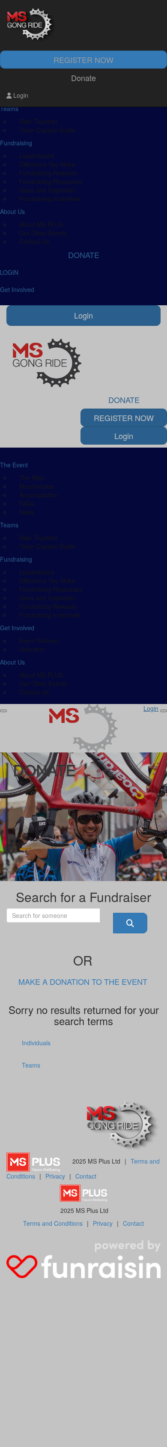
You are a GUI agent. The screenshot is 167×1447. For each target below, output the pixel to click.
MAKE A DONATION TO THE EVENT (82, 981)
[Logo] (83, 25)
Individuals (36, 1042)
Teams (31, 1065)
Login (20, 95)
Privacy (55, 1176)
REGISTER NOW (83, 59)
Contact (85, 1176)
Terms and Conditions (53, 1223)
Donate (83, 77)
